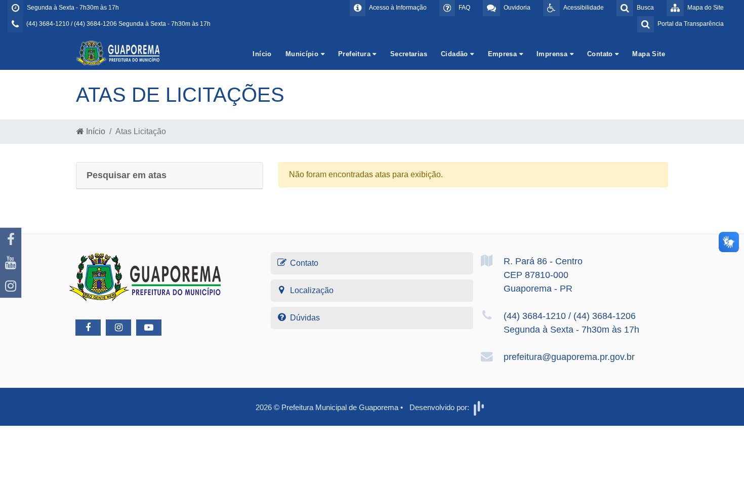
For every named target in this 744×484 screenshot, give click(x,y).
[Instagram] (10, 286)
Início (262, 54)
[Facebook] (10, 239)
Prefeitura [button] (355, 54)
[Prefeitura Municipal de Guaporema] (119, 52)
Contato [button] (601, 54)
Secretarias (408, 54)
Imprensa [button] (553, 54)
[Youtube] (10, 262)
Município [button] (303, 54)
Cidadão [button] (455, 54)
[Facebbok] (88, 327)
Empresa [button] (503, 54)
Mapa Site (648, 54)
